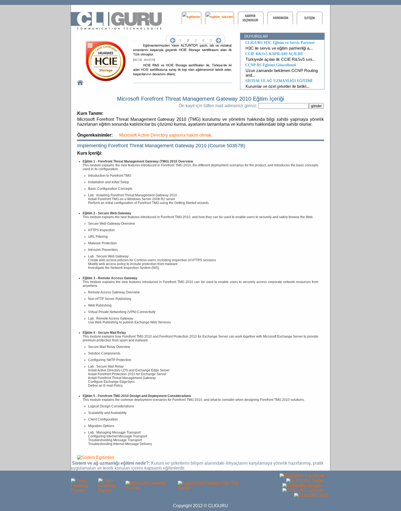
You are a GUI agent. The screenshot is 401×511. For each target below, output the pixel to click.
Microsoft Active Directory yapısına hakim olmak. (165, 135)
